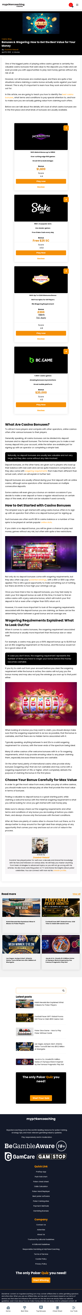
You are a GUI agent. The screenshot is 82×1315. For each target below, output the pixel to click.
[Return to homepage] (13, 5)
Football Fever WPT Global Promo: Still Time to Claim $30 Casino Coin (60, 923)
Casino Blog (6, 39)
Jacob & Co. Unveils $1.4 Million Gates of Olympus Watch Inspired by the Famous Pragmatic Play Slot (60, 960)
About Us (41, 1234)
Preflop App (41, 1171)
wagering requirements (36, 471)
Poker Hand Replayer (41, 1191)
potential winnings (38, 579)
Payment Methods (41, 1206)
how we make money (32, 1301)
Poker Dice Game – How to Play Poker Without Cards (48, 1031)
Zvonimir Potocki (11, 49)
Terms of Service (41, 1254)
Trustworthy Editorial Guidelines (41, 1239)
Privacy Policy (41, 1264)
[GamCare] (20, 1156)
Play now (41, 181)
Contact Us (41, 1224)
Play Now (41, 252)
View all (76, 894)
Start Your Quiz (41, 1098)
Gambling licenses (41, 1211)
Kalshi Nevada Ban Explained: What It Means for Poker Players (20, 923)
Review (41, 187)
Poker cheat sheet (41, 1181)
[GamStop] (52, 1156)
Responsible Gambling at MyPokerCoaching (41, 1249)
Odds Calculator (41, 1186)
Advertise (41, 1229)
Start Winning (41, 1280)
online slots (46, 522)
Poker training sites (41, 1201)
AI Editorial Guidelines (41, 1244)
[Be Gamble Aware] (36, 1146)
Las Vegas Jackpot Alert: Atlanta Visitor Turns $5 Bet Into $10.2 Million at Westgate (21, 960)
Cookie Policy (41, 1259)
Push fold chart (41, 1176)
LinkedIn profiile (59, 870)
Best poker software (41, 1196)
